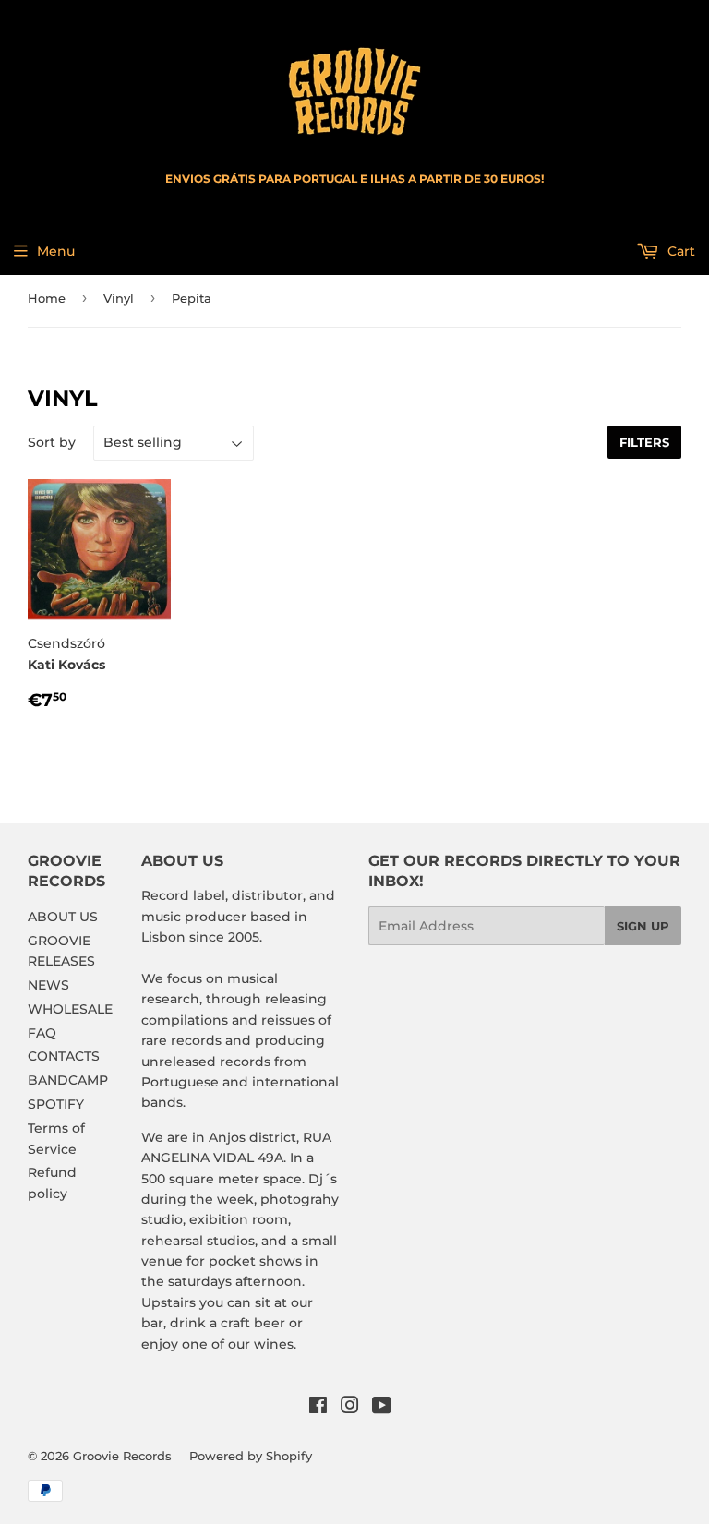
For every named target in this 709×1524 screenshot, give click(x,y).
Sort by (52, 442)
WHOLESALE (70, 1009)
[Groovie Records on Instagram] (350, 1407)
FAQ (42, 1033)
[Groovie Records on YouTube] (381, 1407)
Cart (679, 251)
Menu (56, 251)
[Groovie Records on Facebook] (318, 1407)
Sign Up (643, 925)
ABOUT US (63, 916)
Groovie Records (122, 1455)
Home (47, 298)
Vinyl (118, 298)
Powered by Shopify (250, 1455)
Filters (644, 442)
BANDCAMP (68, 1080)
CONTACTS (64, 1056)
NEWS (48, 985)
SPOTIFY (56, 1104)
